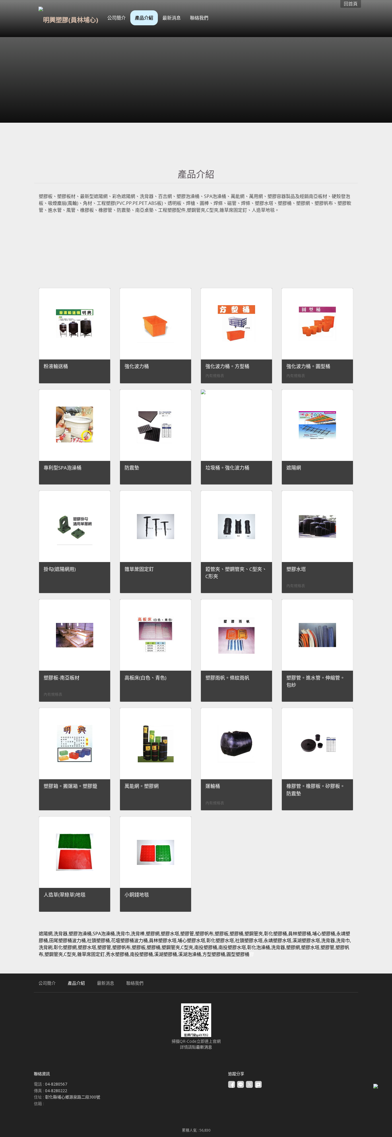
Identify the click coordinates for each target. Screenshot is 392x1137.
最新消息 (204, 1047)
